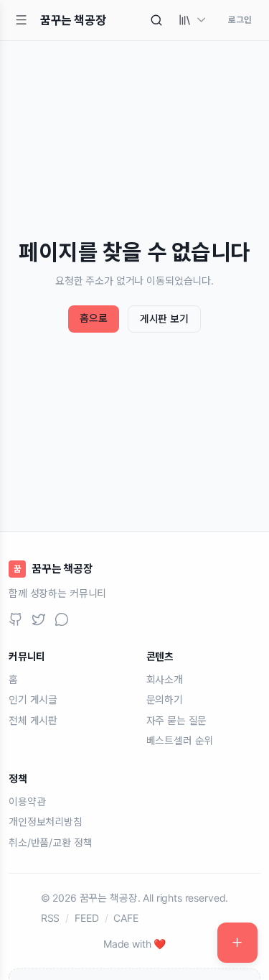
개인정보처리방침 (45, 821)
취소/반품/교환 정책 (50, 842)
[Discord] (62, 619)
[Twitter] (39, 619)
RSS (50, 918)
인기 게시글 (33, 699)
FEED (86, 918)
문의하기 (164, 699)
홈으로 (94, 318)
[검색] (156, 20)
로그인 (240, 19)
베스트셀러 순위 (180, 740)
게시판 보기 (164, 319)
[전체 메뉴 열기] (21, 20)
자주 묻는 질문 (176, 720)
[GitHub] (16, 619)
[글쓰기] (237, 943)
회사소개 (164, 679)
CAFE (125, 918)
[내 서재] (193, 20)
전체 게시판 (33, 720)
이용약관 (27, 801)
